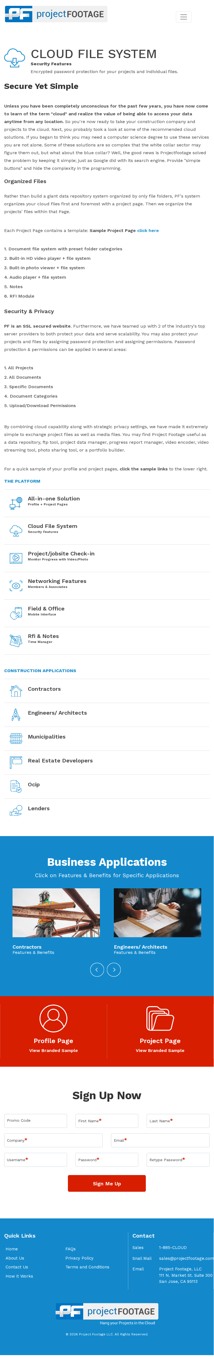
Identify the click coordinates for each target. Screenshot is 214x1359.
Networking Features (57, 581)
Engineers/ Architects (57, 712)
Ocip (34, 784)
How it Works (19, 1276)
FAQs (70, 1248)
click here (148, 230)
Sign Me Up (107, 1183)
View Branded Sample (53, 1050)
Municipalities (46, 736)
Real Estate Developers (60, 760)
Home (12, 1248)
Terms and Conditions (87, 1267)
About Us (15, 1258)
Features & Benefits (33, 952)
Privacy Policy (79, 1258)
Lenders (39, 808)
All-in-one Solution (54, 498)
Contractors (44, 688)
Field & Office (46, 608)
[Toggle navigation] (183, 17)
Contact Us (17, 1267)
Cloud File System (52, 526)
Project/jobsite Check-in (61, 553)
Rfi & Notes (43, 636)
